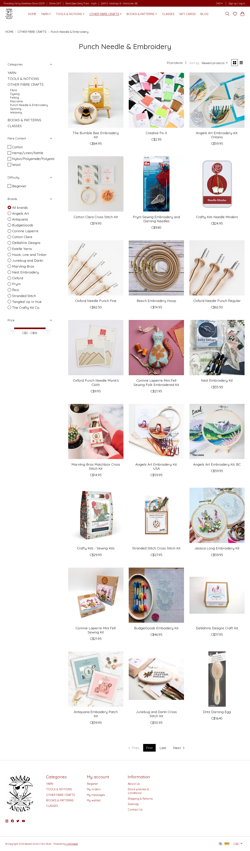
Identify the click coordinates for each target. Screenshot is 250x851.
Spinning (15, 109)
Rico (15, 290)
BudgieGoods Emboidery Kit (156, 628)
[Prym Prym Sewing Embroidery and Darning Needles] (156, 184)
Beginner (19, 186)
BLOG (204, 14)
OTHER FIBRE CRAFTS (32, 32)
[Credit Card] (220, 844)
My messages (96, 795)
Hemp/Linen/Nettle (27, 153)
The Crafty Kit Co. (26, 307)
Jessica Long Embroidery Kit (216, 548)
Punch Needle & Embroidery (29, 105)
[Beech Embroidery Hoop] (156, 268)
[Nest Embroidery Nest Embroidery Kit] (217, 347)
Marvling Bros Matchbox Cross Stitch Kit (95, 466)
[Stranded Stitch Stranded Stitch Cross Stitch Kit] (156, 515)
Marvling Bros (23, 266)
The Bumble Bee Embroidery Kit (96, 135)
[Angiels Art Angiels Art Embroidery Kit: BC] (217, 431)
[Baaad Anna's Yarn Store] (9, 14)
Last (163, 748)
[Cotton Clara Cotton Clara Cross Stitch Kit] (95, 184)
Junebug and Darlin (27, 260)
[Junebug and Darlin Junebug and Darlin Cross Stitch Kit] (156, 679)
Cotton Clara (22, 237)
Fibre (13, 90)
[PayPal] (226, 844)
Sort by (194, 63)
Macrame (16, 101)
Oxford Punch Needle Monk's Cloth (96, 382)
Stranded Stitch (24, 296)
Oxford (17, 278)
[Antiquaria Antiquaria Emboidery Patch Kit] (95, 679)
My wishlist (94, 800)
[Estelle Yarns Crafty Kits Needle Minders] (217, 184)
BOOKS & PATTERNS (24, 120)
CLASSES (168, 14)
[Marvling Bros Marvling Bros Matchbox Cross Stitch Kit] (95, 431)
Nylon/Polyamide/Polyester (34, 158)
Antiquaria (20, 219)
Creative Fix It (156, 133)
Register (92, 784)
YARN (12, 73)
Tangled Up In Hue (27, 301)
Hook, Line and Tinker (29, 254)
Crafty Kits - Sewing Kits (95, 548)
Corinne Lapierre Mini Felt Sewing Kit (96, 630)
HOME (32, 14)
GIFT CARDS (187, 14)
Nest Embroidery (25, 272)
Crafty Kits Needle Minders (217, 217)
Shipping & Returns (140, 798)
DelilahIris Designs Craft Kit (217, 628)
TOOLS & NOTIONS (23, 78)
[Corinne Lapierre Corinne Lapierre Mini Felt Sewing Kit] (95, 595)
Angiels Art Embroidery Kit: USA (156, 466)
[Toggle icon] (227, 13)
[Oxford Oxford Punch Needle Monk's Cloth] (95, 347)
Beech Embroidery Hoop (156, 300)
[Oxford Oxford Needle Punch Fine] (95, 268)
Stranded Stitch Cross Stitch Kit (156, 548)
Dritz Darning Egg (217, 712)
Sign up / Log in (237, 3)
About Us (134, 784)
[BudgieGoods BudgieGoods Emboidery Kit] (156, 595)
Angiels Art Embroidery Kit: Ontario (217, 135)
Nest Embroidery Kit (217, 380)
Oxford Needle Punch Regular (217, 300)
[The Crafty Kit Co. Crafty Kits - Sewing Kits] (95, 515)
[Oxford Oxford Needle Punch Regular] (217, 268)
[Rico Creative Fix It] (156, 100)
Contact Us (135, 809)
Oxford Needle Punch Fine (95, 300)
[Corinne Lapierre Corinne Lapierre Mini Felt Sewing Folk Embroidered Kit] (156, 347)
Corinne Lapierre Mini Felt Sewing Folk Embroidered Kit (156, 382)
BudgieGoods (22, 225)
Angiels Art (20, 213)
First (149, 748)
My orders (94, 789)
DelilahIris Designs (26, 242)
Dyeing (15, 94)
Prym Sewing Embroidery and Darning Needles (156, 219)
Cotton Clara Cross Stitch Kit (96, 217)
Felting (14, 97)
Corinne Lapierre (25, 231)
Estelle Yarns (22, 248)
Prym (16, 284)
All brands (20, 207)
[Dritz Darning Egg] (217, 679)
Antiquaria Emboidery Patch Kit (96, 714)
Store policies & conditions (138, 791)
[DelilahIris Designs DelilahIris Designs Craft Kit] (217, 595)
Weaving (16, 112)
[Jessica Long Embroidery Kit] (217, 515)
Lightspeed (72, 843)
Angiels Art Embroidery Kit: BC (217, 464)
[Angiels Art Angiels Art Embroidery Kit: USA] (156, 431)
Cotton (17, 147)
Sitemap (133, 804)
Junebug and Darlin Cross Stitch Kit (156, 714)
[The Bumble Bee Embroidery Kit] (95, 100)
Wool (16, 164)
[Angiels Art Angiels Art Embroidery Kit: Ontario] (217, 100)
